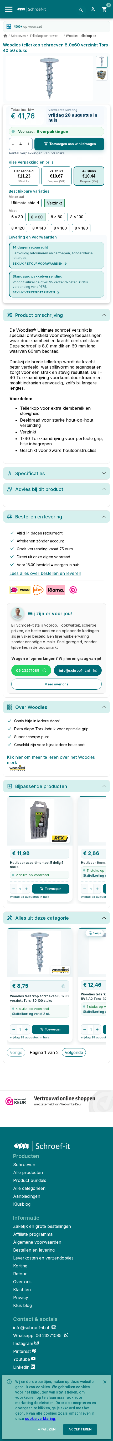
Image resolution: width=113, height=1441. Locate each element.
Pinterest (22, 1351)
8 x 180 (81, 228)
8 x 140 (39, 228)
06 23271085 (27, 670)
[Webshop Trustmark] (56, 1101)
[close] (105, 1382)
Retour (20, 1273)
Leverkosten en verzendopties (43, 1258)
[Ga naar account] (93, 9)
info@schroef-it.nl (74, 670)
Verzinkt (54, 203)
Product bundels (29, 1180)
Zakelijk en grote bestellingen (42, 1226)
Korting (20, 1265)
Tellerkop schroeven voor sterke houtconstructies (46, 36)
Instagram (23, 1343)
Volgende (74, 1052)
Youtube (21, 1359)
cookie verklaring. (40, 1418)
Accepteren (80, 1429)
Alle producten (28, 1172)
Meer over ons (56, 684)
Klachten (22, 1289)
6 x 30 (17, 216)
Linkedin (21, 1367)
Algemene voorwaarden (37, 1242)
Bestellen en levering (34, 1250)
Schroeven (18, 36)
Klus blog (22, 1305)
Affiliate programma (33, 1234)
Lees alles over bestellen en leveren (45, 573)
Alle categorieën (29, 1188)
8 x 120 (17, 228)
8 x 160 (60, 228)
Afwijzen (46, 1429)
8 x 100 (76, 216)
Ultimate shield (25, 203)
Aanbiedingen (26, 1196)
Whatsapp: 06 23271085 (38, 1335)
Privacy (20, 1297)
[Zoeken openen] (81, 10)
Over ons (22, 1281)
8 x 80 (56, 216)
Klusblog (21, 1204)
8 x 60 (37, 217)
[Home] (5, 36)
